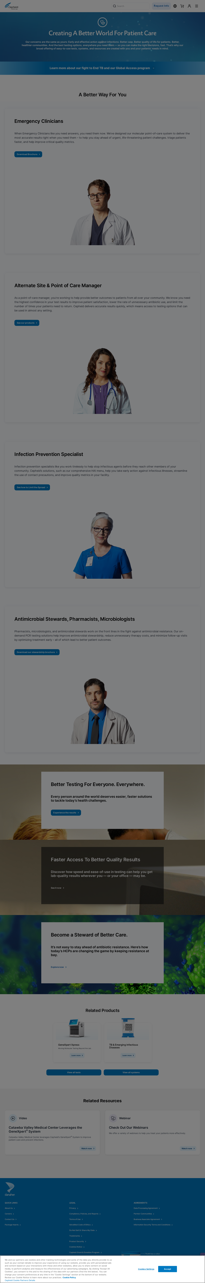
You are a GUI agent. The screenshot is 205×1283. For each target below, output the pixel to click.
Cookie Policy (69, 1277)
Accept (167, 1269)
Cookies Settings (146, 1269)
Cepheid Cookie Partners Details (20, 1280)
